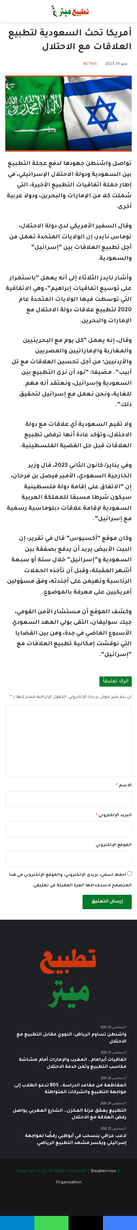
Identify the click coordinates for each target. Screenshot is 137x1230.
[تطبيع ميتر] (68, 11)
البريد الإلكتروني (114, 815)
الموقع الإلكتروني (114, 845)
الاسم (124, 785)
